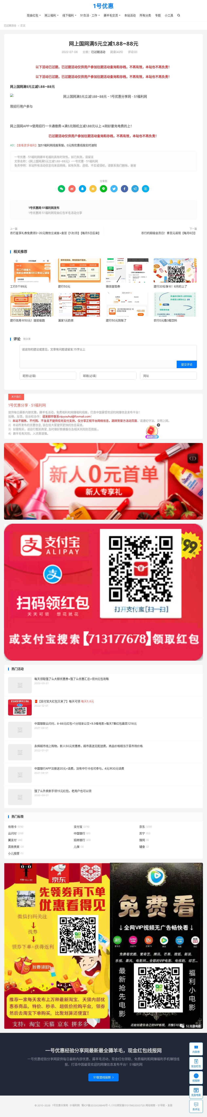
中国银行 (82, 833)
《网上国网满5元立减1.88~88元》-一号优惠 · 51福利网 (63, 161)
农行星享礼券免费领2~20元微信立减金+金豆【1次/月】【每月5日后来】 (55, 233)
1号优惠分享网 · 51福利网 (66, 1105)
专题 (158, 15)
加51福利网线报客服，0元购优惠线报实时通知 (67, 145)
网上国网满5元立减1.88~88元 (103, 44)
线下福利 (68, 15)
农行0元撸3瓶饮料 (165, 320)
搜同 (144, 840)
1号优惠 (103, 6)
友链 (170, 1105)
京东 (145, 826)
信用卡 (15, 826)
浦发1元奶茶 (66, 320)
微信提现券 (113, 286)
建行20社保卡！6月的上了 (170, 286)
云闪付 (15, 833)
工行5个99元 (18, 286)
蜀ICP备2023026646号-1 (95, 1105)
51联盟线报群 (103, 1077)
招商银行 (82, 840)
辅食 (144, 846)
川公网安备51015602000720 (128, 1105)
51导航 (161, 1105)
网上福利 (50, 15)
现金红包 (32, 15)
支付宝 (81, 826)
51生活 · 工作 (88, 15)
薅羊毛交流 (111, 15)
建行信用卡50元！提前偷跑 (27, 320)
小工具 (169, 15)
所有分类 (145, 15)
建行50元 (64, 286)
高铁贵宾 (16, 846)
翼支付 (15, 840)
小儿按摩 (15, 853)
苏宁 (144, 833)
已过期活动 (10, 25)
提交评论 (186, 364)
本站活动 (130, 15)
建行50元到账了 (116, 320)
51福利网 (16, 116)
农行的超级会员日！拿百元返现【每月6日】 (169, 233)
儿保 (79, 846)
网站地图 (150, 1105)
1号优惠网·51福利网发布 (44, 207)
